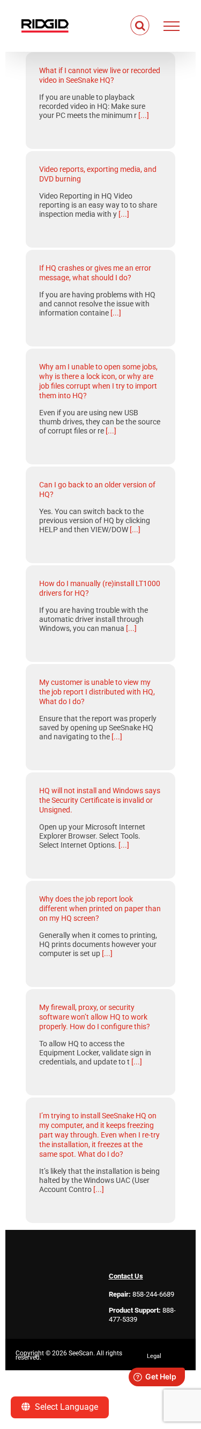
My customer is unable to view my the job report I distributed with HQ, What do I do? (97, 692)
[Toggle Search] (140, 25)
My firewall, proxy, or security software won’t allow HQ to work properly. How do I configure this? (94, 1017)
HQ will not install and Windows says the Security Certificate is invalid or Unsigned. (99, 800)
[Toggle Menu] (171, 26)
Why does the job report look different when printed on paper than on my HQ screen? (100, 908)
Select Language (65, 1407)
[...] (143, 115)
